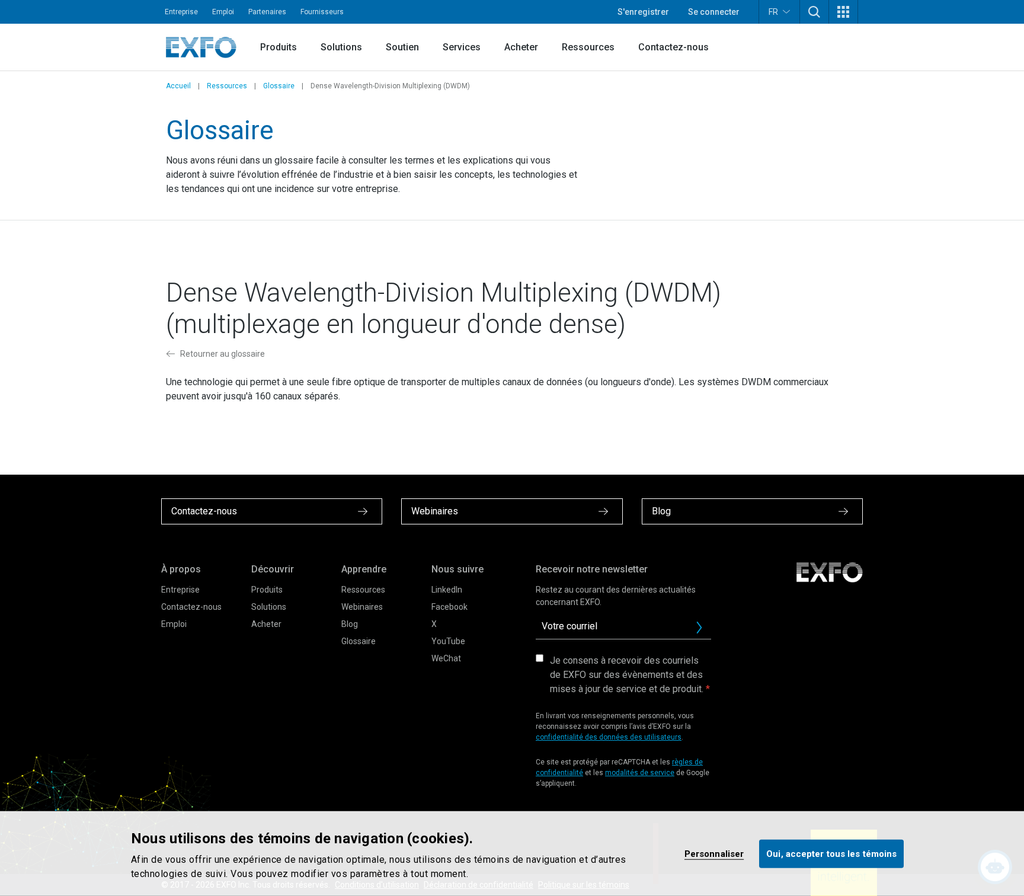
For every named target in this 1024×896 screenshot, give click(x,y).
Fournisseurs (322, 12)
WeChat (446, 658)
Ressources (588, 47)
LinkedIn (446, 589)
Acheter (521, 47)
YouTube (448, 641)
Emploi (223, 12)
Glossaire (279, 86)
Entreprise (181, 12)
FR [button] (773, 12)
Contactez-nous (673, 47)
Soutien (402, 47)
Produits (278, 47)
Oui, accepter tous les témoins (831, 853)
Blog (349, 624)
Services (462, 47)
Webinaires (362, 607)
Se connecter (714, 12)
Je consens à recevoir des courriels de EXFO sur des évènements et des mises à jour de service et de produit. (626, 675)
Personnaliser (714, 853)
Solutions (341, 47)
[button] (814, 12)
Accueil (178, 86)
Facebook (449, 607)
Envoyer (699, 627)
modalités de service (639, 773)
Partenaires (267, 12)
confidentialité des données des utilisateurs (608, 737)
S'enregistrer (643, 12)
